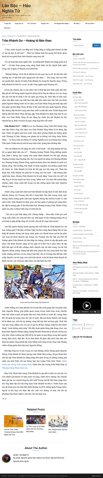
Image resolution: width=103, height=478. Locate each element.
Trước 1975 (77, 201)
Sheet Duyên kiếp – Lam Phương (83, 76)
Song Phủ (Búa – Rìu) (79, 238)
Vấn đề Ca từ (78, 141)
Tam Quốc (77, 167)
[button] (87, 306)
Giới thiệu (7, 28)
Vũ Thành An (79, 136)
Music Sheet (78, 115)
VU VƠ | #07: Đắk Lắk (79, 72)
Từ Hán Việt (77, 193)
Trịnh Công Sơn (79, 110)
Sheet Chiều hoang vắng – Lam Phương (85, 68)
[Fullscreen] (98, 312)
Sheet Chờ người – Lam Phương (83, 80)
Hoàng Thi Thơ (79, 118)
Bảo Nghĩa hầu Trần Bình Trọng (82, 267)
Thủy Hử (76, 171)
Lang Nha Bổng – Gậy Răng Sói (82, 230)
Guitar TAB (77, 100)
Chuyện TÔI (77, 186)
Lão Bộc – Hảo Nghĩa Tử (16, 8)
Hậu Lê (76, 148)
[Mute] (95, 312)
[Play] (75, 312)
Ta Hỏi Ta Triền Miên (79, 59)
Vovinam (89, 324)
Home (4, 36)
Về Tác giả (77, 212)
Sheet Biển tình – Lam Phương (82, 84)
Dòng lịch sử (19, 23)
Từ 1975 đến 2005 (79, 205)
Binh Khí (76, 182)
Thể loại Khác (89, 23)
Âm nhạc (87, 328)
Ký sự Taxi (78, 324)
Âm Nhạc (77, 23)
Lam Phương (79, 121)
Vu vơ (77, 328)
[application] (87, 306)
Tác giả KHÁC (79, 129)
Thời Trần (77, 152)
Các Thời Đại (31, 23)
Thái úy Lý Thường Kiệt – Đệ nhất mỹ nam (86, 291)
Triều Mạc (77, 156)
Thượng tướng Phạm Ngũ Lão (14, 368)
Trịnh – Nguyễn (78, 160)
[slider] (85, 311)
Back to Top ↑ (96, 476)
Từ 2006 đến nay (79, 208)
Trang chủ (7, 23)
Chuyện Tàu (45, 23)
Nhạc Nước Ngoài (80, 103)
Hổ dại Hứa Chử (77, 242)
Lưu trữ (76, 190)
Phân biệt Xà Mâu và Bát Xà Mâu (83, 234)
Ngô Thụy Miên (79, 125)
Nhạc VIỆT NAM (80, 107)
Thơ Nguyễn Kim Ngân (61, 23)
